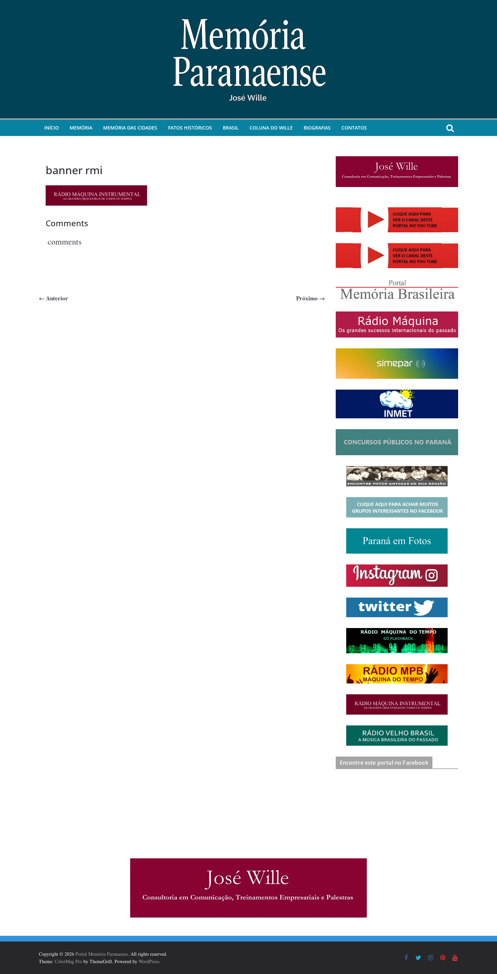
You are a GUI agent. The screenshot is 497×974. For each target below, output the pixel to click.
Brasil (231, 127)
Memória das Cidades (130, 127)
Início (51, 127)
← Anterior (53, 298)
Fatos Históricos (190, 127)
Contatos (354, 127)
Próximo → (310, 298)
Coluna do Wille (271, 127)
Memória (81, 127)
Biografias (317, 127)
